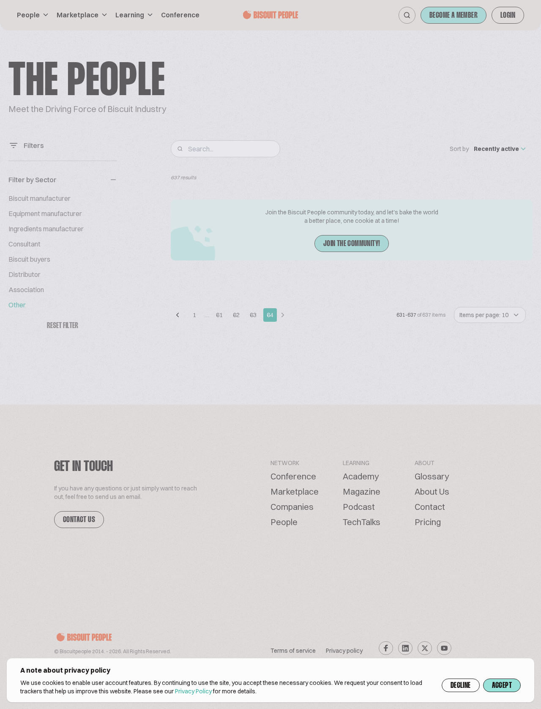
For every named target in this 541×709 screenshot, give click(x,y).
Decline (461, 686)
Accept (502, 686)
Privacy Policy (193, 691)
